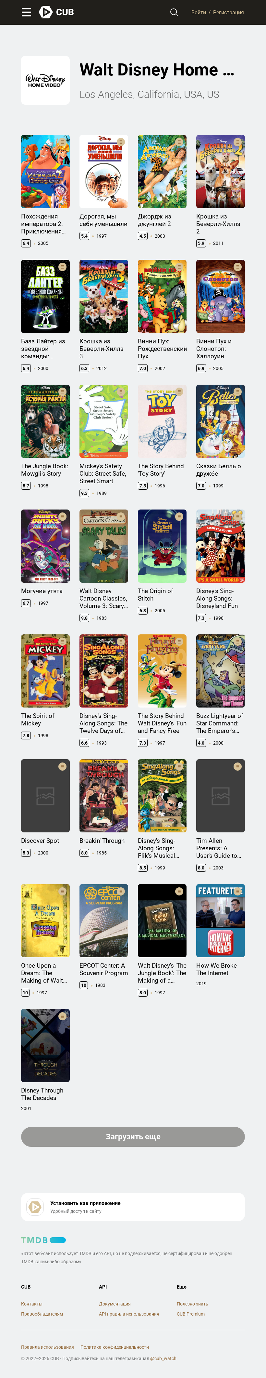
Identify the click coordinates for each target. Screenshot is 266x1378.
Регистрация (228, 12)
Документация (115, 1303)
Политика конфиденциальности (114, 1347)
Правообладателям (42, 1314)
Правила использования (47, 1347)
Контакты (31, 1303)
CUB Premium (191, 1314)
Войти (198, 12)
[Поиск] (174, 12)
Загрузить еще (133, 1136)
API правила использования (129, 1314)
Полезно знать (192, 1303)
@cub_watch (163, 1358)
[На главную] (56, 12)
